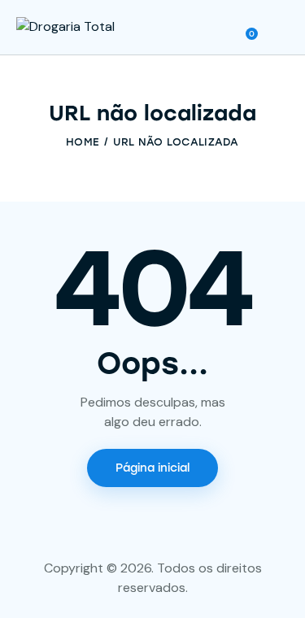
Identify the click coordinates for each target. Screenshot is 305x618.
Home (82, 142)
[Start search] (276, 30)
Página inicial (152, 468)
